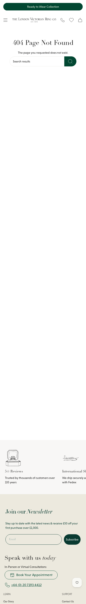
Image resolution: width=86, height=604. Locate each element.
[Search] (70, 61)
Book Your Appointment (34, 575)
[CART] (80, 20)
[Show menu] (5, 20)
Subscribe (72, 539)
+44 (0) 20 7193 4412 (26, 585)
